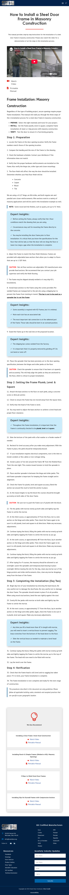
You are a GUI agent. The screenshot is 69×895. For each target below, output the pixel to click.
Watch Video (34, 739)
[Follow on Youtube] (10, 843)
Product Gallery (9, 862)
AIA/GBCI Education (11, 867)
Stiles (55, 843)
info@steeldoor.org (11, 839)
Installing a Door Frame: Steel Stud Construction (33, 736)
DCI (39, 838)
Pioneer (55, 832)
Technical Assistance (11, 873)
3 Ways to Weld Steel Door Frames (33, 776)
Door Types (8, 865)
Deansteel (41, 835)
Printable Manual (34, 742)
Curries (40, 832)
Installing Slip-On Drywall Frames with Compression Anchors (33, 797)
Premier (55, 835)
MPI (54, 830)
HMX (39, 843)
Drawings (8, 857)
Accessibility (34, 892)
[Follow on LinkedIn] (14, 843)
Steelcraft (56, 841)
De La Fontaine (42, 841)
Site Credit (46, 889)
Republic (55, 838)
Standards (8, 854)
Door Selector (9, 859)
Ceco (39, 830)
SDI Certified (9, 870)
